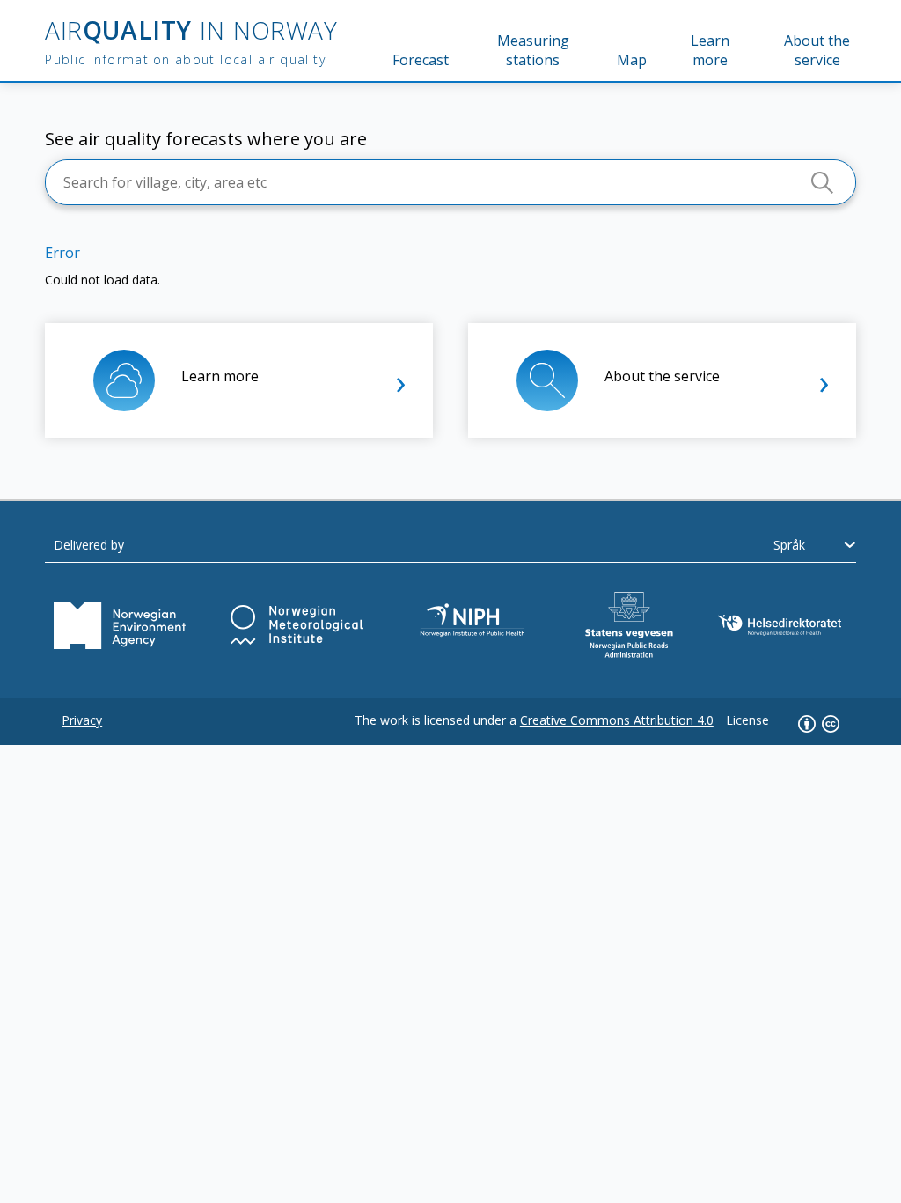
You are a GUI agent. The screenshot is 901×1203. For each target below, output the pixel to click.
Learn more (710, 50)
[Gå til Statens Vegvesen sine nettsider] (629, 625)
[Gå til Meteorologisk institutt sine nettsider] (297, 625)
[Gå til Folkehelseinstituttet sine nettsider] (474, 625)
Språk (789, 544)
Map (632, 60)
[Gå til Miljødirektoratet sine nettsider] (120, 625)
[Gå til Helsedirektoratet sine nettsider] (779, 625)
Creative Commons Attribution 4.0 (617, 720)
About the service (817, 50)
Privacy (82, 720)
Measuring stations (533, 50)
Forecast (420, 60)
